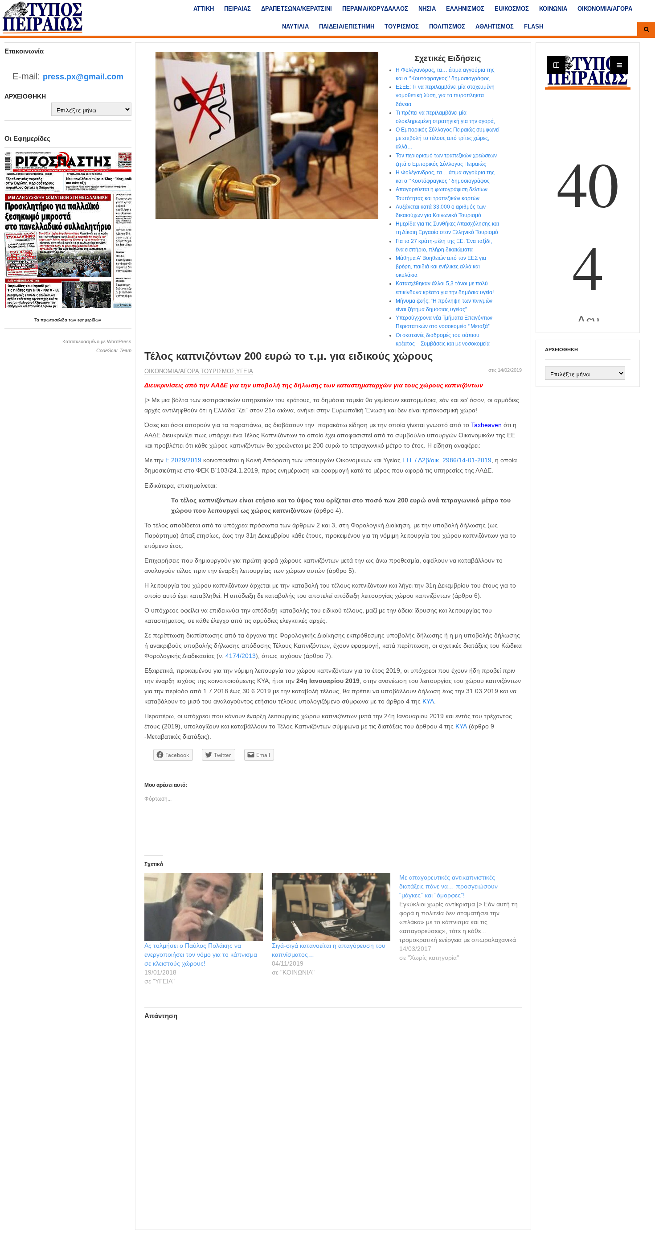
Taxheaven (486, 424)
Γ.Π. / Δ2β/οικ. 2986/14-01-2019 (446, 460)
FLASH (533, 26)
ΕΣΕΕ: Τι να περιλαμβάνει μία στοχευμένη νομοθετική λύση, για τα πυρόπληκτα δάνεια (445, 95)
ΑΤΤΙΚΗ (203, 8)
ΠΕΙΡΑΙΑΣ (237, 8)
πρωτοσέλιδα (55, 319)
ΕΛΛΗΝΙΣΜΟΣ (465, 8)
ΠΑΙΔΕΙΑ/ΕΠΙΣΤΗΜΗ (346, 26)
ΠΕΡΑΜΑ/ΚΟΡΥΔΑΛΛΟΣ (375, 8)
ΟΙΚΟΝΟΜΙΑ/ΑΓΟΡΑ (604, 8)
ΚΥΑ (428, 701)
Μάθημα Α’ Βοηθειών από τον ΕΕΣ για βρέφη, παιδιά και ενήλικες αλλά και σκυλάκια (441, 266)
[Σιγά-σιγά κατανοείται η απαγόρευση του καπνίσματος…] (331, 907)
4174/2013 (240, 655)
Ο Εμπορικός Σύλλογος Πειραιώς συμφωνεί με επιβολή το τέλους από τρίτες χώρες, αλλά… (447, 138)
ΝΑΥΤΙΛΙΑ (295, 26)
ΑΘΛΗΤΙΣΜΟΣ (494, 26)
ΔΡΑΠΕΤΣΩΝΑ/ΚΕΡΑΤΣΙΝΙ (296, 8)
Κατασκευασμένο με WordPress (96, 341)
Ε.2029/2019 (183, 460)
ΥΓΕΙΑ (244, 371)
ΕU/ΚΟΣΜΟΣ (512, 8)
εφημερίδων (89, 319)
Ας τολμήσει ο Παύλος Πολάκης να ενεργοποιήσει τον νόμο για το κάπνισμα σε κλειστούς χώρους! (200, 954)
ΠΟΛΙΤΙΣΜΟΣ (447, 26)
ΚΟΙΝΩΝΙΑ (553, 8)
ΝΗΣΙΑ (427, 8)
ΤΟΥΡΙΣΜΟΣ (402, 26)
